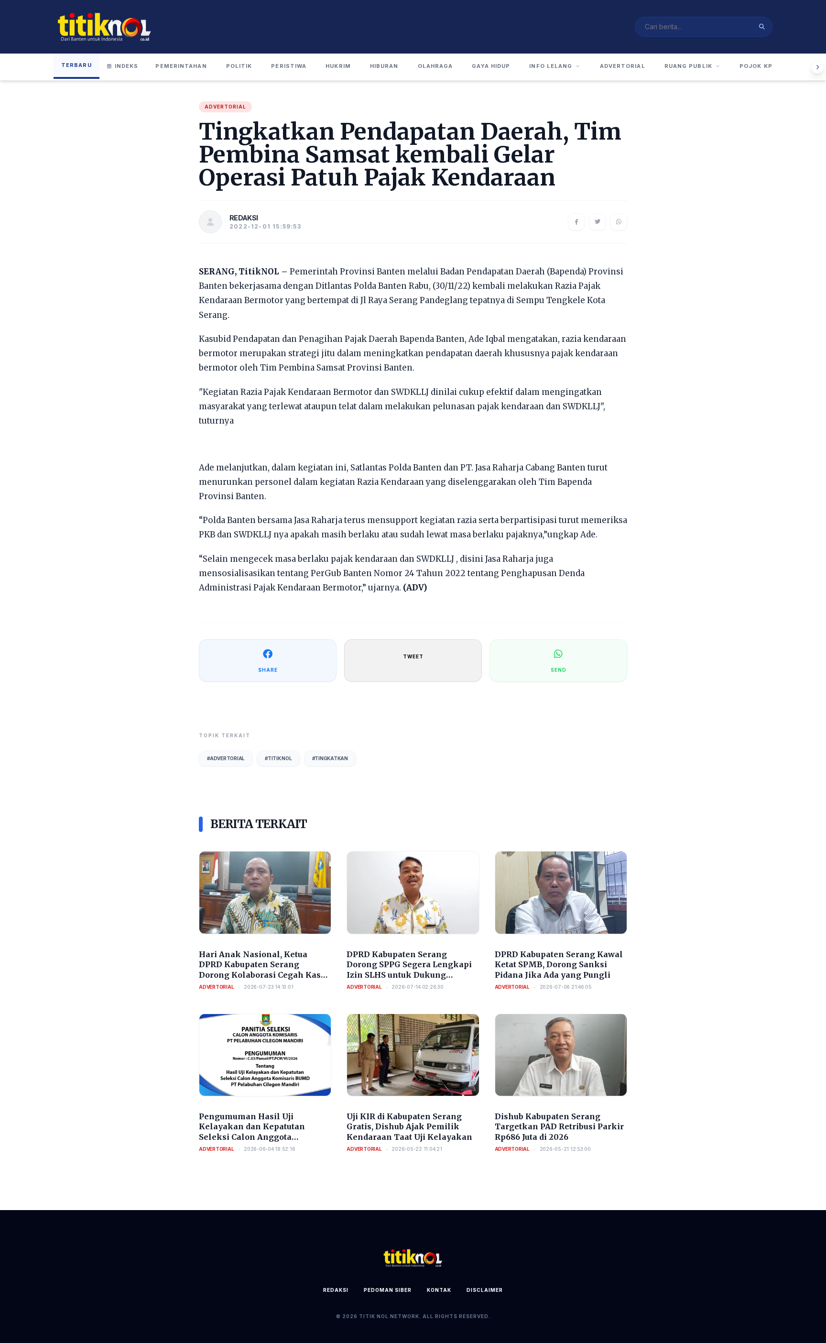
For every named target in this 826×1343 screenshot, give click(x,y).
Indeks (127, 66)
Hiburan (384, 66)
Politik (239, 66)
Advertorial (622, 66)
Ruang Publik (688, 66)
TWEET (413, 656)
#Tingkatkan (330, 758)
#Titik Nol (278, 758)
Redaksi (335, 1290)
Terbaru (76, 65)
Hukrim (338, 66)
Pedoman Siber (388, 1290)
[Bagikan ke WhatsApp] (618, 221)
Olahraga (435, 66)
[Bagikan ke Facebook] (576, 221)
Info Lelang (550, 66)
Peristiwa (288, 66)
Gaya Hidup (491, 66)
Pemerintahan (180, 66)
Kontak (439, 1290)
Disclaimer (485, 1290)
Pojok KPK (758, 66)
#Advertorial (226, 758)
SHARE (268, 670)
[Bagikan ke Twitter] (597, 221)
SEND (558, 670)
